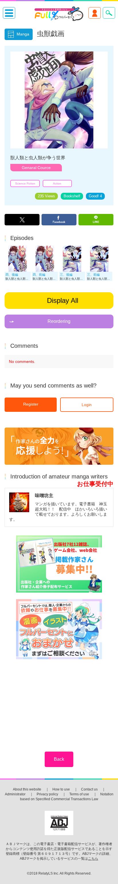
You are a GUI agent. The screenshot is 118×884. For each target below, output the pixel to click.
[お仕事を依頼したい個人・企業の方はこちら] (59, 629)
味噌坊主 (44, 495)
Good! (95, 196)
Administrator (15, 794)
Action (57, 183)
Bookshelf (72, 196)
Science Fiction (25, 183)
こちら (93, 859)
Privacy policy (47, 794)
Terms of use (79, 794)
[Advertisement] (58, 701)
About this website (27, 789)
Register (30, 404)
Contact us (89, 789)
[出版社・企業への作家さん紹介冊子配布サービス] (59, 564)
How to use (61, 789)
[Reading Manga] (18, 270)
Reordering (59, 321)
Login (87, 404)
